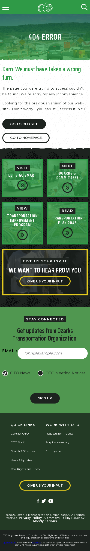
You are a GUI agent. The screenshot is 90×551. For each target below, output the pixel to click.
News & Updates (21, 460)
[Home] (45, 7)
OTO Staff (17, 442)
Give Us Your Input (45, 281)
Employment (55, 451)
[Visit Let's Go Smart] (22, 185)
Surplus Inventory (57, 442)
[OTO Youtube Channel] (50, 501)
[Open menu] (5, 7)
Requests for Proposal (60, 433)
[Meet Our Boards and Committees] (67, 187)
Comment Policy (57, 518)
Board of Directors (23, 451)
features (36, 542)
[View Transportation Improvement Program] (22, 235)
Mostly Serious (45, 521)
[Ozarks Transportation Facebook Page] (38, 501)
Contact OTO (20, 433)
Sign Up (45, 398)
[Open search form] (84, 7)
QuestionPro (10, 542)
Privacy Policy (30, 518)
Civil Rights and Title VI (26, 469)
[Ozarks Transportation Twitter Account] (44, 501)
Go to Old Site (24, 124)
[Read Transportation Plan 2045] (67, 232)
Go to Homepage (26, 138)
